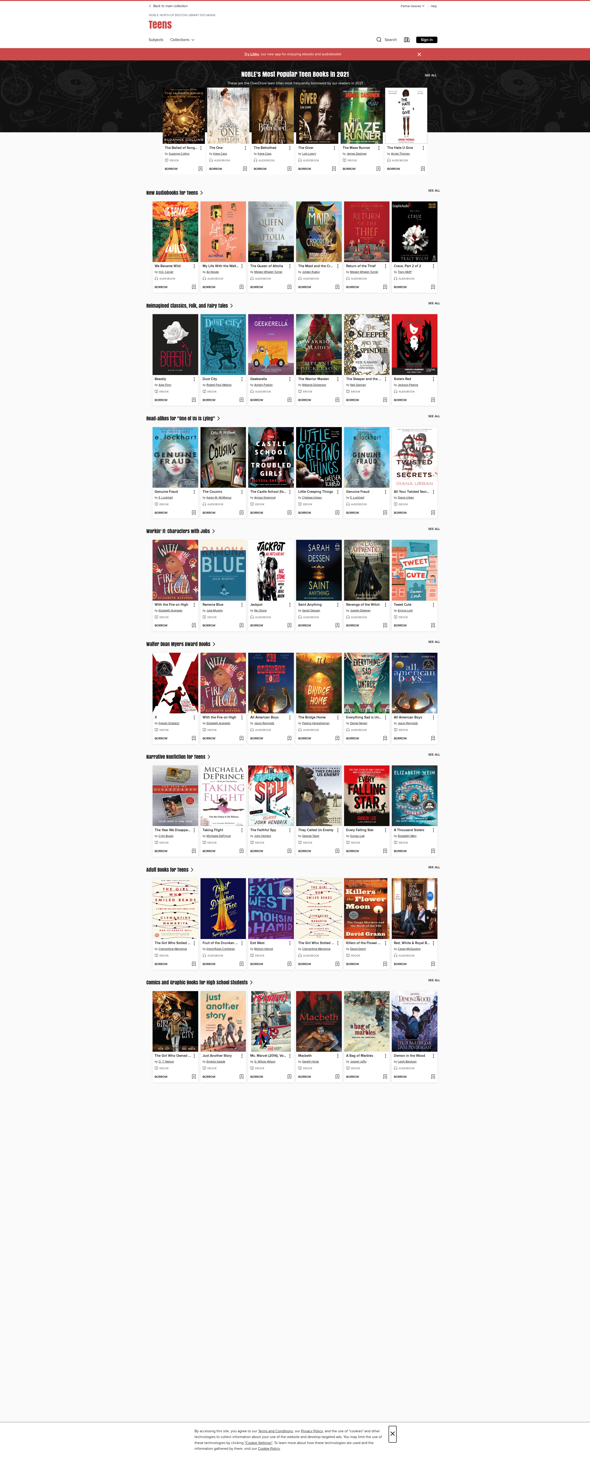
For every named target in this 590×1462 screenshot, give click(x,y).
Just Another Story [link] (217, 1056)
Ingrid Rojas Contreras (220, 949)
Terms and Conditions (275, 1431)
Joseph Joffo (358, 1061)
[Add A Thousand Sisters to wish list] (433, 851)
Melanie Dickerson (314, 385)
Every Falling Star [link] (360, 830)
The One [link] (216, 148)
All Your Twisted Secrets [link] (412, 492)
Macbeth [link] (305, 1056)
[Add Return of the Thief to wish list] (385, 287)
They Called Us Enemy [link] (315, 830)
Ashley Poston (263, 385)
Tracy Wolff (405, 272)
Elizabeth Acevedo (170, 610)
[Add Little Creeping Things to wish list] (337, 513)
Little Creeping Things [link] (315, 492)
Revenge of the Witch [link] (363, 605)
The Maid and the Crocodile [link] (316, 266)
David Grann (358, 949)
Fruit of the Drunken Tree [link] (221, 943)
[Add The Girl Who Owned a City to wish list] (194, 1077)
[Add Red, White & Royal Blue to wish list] (433, 964)
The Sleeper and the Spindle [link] (364, 379)
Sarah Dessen (311, 610)
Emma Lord (405, 610)
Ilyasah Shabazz (169, 723)
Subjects (156, 39)
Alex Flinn (165, 385)
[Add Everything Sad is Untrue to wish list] (385, 739)
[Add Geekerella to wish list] (289, 400)
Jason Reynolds (264, 723)
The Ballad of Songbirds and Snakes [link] (181, 148)
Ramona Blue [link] (213, 605)
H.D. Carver (166, 272)
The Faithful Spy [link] (263, 830)
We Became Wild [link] (168, 266)
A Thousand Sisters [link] (409, 830)
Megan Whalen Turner (268, 272)
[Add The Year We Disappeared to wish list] (194, 851)
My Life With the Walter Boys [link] (221, 266)
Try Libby (251, 54)
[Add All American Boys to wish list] (289, 739)
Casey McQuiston (409, 949)
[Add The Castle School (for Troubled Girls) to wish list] (289, 513)
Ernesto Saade (215, 1061)
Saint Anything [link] (310, 605)
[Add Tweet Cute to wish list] (433, 626)
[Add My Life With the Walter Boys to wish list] (241, 287)
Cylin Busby (166, 836)
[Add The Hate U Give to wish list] (423, 169)
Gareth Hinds (310, 1061)
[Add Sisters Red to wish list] (433, 400)
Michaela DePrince (218, 836)
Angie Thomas (400, 154)
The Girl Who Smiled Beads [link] (173, 943)
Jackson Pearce (408, 385)
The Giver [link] (305, 148)
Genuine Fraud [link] (166, 492)
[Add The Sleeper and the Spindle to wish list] (385, 400)
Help (434, 6)
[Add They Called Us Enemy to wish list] (337, 851)
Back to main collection (170, 6)
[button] (413, 6)
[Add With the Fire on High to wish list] (194, 626)
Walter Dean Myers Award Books (179, 644)
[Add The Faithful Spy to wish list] (289, 851)
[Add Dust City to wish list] (241, 400)
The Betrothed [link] (265, 148)
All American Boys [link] (264, 717)
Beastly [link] (160, 379)
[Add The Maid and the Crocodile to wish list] (337, 287)
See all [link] (431, 75)
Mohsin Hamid (263, 949)
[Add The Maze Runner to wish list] (378, 169)
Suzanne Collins (179, 154)
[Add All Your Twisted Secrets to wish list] (433, 513)
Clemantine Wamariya (173, 949)
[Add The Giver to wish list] (334, 169)
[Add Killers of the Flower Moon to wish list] (385, 964)
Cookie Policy (269, 1448)
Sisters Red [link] (402, 379)
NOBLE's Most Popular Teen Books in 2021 (295, 74)
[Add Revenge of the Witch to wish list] (385, 626)
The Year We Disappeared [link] (173, 830)
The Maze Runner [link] (356, 148)
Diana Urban (406, 497)
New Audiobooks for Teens (172, 192)
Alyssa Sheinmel (265, 497)
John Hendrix (262, 836)
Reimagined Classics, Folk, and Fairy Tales (187, 305)
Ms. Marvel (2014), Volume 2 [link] (268, 1056)
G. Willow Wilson (264, 1061)
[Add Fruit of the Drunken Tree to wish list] (241, 964)
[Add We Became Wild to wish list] (194, 287)
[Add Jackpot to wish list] (289, 626)
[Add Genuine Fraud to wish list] (194, 513)
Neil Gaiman (358, 385)
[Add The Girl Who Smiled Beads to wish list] (194, 964)
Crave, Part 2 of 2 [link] (407, 266)
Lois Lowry (309, 154)
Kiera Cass (220, 154)
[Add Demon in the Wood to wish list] (433, 1077)
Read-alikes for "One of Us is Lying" (181, 418)
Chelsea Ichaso (312, 497)
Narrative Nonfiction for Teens (176, 756)
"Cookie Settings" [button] (258, 1443)
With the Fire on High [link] (171, 605)
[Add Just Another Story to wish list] (241, 1077)
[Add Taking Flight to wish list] (241, 851)
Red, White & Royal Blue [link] (412, 943)
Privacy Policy (312, 1431)
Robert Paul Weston (219, 385)
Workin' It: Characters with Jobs (178, 531)
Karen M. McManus (218, 497)
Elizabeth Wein (407, 836)
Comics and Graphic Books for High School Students (197, 982)
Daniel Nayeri (358, 723)
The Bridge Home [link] (312, 717)
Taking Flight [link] (213, 830)
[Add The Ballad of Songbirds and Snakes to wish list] (200, 169)
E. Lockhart (166, 497)
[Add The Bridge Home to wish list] (337, 739)
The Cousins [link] (212, 492)
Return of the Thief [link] (361, 266)
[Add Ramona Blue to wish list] (241, 626)
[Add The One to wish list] (245, 169)
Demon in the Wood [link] (409, 1056)
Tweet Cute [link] (402, 605)
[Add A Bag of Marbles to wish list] (385, 1077)
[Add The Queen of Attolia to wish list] (289, 287)
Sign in (427, 39)
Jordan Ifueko (311, 272)
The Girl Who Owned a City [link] (173, 1056)
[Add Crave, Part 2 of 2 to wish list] (433, 287)
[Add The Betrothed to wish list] (289, 169)
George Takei (310, 836)
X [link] (156, 717)
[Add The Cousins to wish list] (241, 513)
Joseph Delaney (360, 610)
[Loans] (407, 40)
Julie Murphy (214, 610)
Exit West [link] (257, 943)
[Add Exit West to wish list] (289, 964)
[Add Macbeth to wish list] (337, 1077)
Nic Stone (260, 610)
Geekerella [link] (258, 379)
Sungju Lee (357, 836)
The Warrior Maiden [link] (313, 379)
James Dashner (357, 154)
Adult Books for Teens (168, 869)
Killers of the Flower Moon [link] (364, 943)
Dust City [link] (210, 379)
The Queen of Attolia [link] (266, 266)
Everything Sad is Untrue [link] (364, 717)
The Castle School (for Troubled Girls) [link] (268, 492)
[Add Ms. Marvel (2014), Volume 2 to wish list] (289, 1077)
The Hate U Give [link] (400, 148)
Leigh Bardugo (407, 1061)
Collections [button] (180, 39)
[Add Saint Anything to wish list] (337, 626)
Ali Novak (212, 272)
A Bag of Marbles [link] (359, 1056)
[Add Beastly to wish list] (194, 400)
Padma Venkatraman (316, 723)
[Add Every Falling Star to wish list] (385, 851)
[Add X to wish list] (194, 739)
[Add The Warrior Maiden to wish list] (337, 400)
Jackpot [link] (256, 605)
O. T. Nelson (166, 1061)
